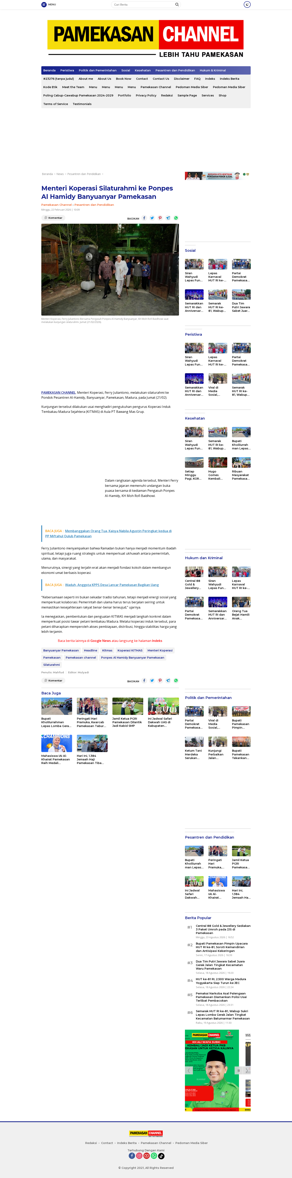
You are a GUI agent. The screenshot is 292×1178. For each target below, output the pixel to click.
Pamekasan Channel (156, 87)
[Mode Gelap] (247, 4)
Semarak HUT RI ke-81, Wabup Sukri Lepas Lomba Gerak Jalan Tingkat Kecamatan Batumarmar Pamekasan (217, 307)
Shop (222, 95)
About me (86, 79)
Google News (100, 641)
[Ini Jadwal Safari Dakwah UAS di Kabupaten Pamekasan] (163, 706)
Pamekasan (52, 657)
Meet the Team (73, 87)
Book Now (123, 79)
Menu (93, 87)
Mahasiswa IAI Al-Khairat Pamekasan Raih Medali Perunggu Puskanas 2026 (56, 759)
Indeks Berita (229, 79)
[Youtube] (146, 1156)
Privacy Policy (146, 95)
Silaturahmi (51, 665)
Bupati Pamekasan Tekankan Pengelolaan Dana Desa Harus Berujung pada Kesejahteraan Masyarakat (241, 754)
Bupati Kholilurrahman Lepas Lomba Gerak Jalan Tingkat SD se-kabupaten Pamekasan (56, 722)
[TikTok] (161, 1156)
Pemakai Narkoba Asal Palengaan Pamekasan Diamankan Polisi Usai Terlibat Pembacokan (221, 997)
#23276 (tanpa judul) (58, 79)
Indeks (210, 79)
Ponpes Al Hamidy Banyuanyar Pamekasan (132, 657)
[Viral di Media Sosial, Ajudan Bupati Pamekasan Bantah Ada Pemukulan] (217, 378)
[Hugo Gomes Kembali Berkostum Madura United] (217, 462)
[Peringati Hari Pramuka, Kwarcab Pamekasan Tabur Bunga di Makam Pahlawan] (92, 706)
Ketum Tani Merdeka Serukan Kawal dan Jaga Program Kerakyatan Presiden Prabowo (194, 754)
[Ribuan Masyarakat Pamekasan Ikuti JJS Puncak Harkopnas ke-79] (241, 462)
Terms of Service (55, 104)
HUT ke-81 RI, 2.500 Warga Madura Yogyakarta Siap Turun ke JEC (221, 981)
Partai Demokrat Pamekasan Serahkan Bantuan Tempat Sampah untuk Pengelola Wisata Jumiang (240, 276)
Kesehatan (143, 70)
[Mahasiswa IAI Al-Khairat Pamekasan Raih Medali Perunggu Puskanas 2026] (56, 743)
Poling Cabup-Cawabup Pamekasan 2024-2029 (78, 95)
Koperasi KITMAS (130, 650)
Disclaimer (182, 79)
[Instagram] (139, 1156)
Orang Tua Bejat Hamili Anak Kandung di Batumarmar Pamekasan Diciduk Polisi (241, 614)
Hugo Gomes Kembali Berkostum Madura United (216, 475)
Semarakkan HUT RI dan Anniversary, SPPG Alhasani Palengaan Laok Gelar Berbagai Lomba (194, 307)
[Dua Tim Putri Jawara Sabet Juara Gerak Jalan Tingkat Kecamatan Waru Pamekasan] (241, 294)
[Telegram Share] (168, 218)
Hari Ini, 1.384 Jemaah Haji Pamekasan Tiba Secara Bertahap (89, 759)
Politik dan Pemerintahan (98, 70)
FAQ (197, 79)
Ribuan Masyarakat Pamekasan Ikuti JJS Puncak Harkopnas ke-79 (240, 475)
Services (208, 95)
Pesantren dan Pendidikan (175, 70)
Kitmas (107, 650)
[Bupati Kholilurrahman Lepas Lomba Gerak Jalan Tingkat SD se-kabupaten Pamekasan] (56, 706)
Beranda (49, 70)
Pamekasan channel (81, 657)
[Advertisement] (146, 140)
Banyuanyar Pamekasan (61, 650)
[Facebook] (132, 1156)
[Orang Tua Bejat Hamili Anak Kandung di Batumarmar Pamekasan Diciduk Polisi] (241, 602)
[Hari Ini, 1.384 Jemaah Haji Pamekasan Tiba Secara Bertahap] (92, 743)
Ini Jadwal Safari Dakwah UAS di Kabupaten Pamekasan (160, 722)
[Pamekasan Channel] (146, 39)
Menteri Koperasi (160, 650)
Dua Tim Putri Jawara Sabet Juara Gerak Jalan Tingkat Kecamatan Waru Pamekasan (241, 307)
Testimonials (82, 104)
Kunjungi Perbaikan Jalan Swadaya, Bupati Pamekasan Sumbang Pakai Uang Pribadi (217, 754)
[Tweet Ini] (152, 218)
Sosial (125, 70)
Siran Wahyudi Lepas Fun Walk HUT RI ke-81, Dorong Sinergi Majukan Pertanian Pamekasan (194, 276)
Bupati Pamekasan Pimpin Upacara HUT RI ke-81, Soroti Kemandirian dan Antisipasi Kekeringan (240, 724)
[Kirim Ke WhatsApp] (176, 218)
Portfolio (124, 95)
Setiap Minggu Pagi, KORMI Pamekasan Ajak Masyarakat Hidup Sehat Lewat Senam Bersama (194, 475)
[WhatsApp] (154, 1156)
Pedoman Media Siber (192, 87)
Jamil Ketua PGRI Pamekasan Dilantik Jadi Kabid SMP (127, 722)
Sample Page (187, 95)
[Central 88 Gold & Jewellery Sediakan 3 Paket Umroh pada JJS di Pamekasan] (194, 572)
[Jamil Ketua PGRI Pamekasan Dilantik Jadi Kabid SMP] (127, 706)
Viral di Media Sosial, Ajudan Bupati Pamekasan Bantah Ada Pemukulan (217, 391)
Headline (90, 650)
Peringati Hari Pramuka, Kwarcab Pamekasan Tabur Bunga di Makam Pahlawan (90, 722)
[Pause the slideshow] (239, 1070)
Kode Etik (50, 87)
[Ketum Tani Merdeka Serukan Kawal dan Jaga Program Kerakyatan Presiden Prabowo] (194, 742)
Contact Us (161, 79)
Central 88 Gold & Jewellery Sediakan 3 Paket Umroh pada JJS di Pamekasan (194, 584)
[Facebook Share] (144, 218)
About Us (104, 79)
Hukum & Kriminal (213, 70)
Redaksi (167, 95)
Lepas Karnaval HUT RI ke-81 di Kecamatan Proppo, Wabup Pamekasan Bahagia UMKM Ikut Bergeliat (217, 276)
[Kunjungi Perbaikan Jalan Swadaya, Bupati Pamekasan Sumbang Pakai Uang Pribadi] (217, 742)
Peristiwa (67, 70)
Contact (142, 79)
